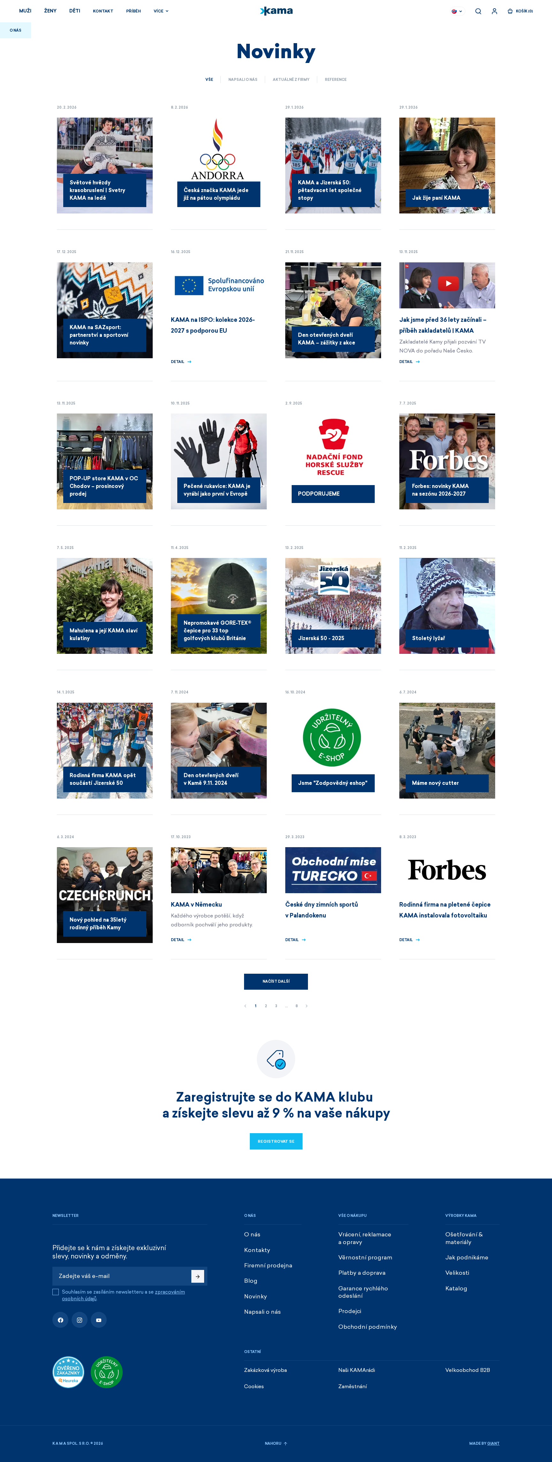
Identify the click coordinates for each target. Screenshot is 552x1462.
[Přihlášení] (494, 11)
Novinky (255, 1296)
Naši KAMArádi (356, 1370)
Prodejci (349, 1311)
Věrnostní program (365, 1257)
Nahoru (273, 1444)
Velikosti (457, 1272)
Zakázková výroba (265, 1370)
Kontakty (257, 1250)
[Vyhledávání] (478, 11)
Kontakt (103, 11)
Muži (25, 11)
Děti (74, 11)
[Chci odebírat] (197, 1276)
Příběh (133, 11)
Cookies (254, 1386)
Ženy (50, 11)
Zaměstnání (352, 1386)
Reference (336, 80)
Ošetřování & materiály (464, 1238)
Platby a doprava (362, 1272)
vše (209, 80)
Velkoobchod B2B (467, 1370)
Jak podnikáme (466, 1257)
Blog (250, 1280)
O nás (252, 1234)
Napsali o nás (242, 80)
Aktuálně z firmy (291, 80)
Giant (493, 1444)
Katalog (456, 1288)
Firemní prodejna (268, 1265)
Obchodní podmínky (367, 1326)
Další (306, 1006)
